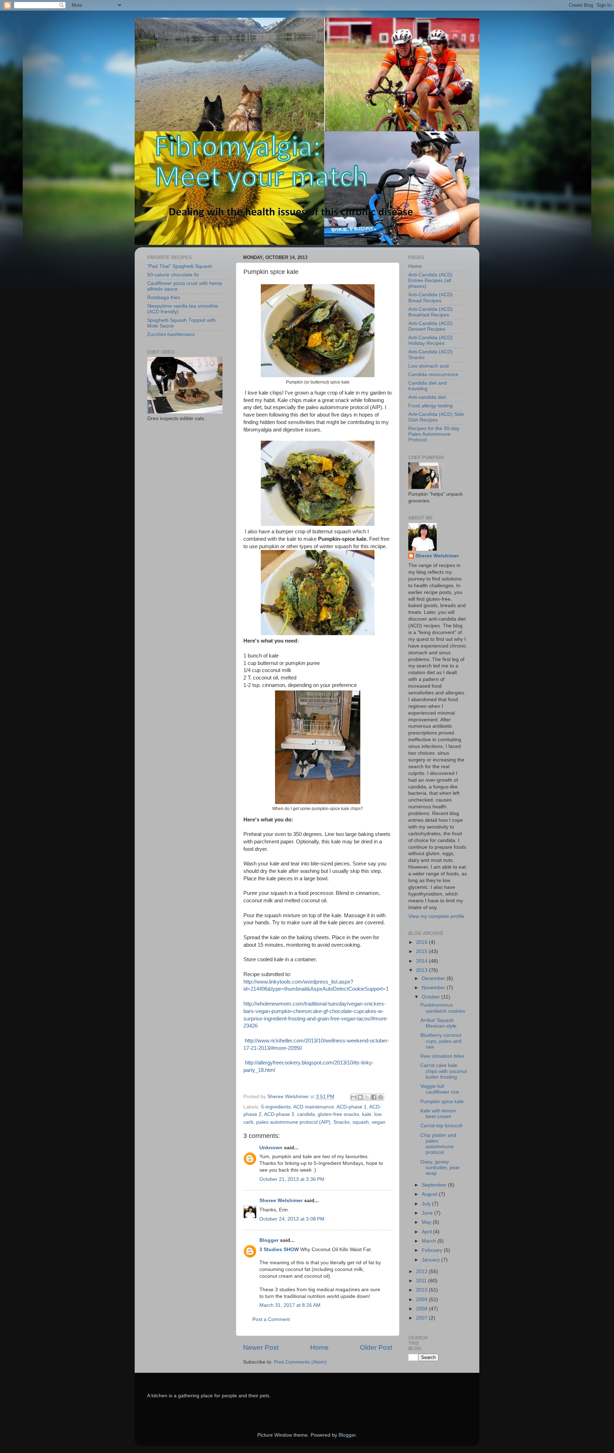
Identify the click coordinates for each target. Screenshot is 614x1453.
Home (319, 1347)
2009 (422, 1299)
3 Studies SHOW (279, 1249)
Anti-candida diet (427, 397)
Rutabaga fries (163, 297)
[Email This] (353, 1097)
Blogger (269, 1240)
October (431, 997)
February (433, 1250)
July (427, 1203)
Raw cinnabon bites (442, 1056)
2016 (422, 942)
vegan (379, 1122)
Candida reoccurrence (433, 374)
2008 (422, 1308)
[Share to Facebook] (373, 1097)
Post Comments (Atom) (300, 1362)
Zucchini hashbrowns (171, 334)
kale (366, 1114)
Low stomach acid (428, 366)
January (431, 1259)
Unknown (270, 1147)
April (427, 1231)
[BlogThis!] (360, 1097)
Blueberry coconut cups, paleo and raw (441, 1041)
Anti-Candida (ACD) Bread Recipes (430, 297)
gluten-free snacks (338, 1114)
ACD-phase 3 (279, 1114)
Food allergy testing (430, 405)
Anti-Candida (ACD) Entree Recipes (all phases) (430, 280)
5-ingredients (276, 1107)
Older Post (376, 1347)
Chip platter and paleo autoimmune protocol (438, 1144)
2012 (422, 1271)
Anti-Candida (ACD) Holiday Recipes (430, 340)
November (434, 987)
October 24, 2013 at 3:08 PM (291, 1219)
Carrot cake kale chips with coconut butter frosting (443, 1071)
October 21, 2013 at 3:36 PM (291, 1179)
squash (360, 1122)
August (430, 1194)
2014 (422, 961)
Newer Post (261, 1347)
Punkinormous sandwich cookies (442, 1007)
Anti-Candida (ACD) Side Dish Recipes (436, 417)
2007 (422, 1318)
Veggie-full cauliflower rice (439, 1089)
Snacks (341, 1122)
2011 (422, 1280)
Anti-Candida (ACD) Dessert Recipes (430, 326)
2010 (422, 1290)
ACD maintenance (313, 1107)
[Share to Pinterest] (380, 1097)
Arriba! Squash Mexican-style (438, 1023)
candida (306, 1114)
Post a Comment (271, 1319)
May (427, 1222)
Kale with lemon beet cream (438, 1113)
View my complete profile (436, 916)
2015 (422, 951)
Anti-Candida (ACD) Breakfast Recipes (430, 312)
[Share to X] (367, 1097)
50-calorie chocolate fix (173, 274)
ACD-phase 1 (351, 1107)
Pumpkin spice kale (442, 1101)
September (435, 1185)
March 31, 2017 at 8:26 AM (290, 1305)
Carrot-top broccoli (441, 1125)
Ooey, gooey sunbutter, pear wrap (440, 1167)
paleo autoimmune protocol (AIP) (293, 1122)
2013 (422, 970)
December (434, 978)
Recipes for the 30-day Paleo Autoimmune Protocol (433, 434)
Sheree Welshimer (281, 1200)
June (428, 1213)
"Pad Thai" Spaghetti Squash (179, 266)
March (429, 1241)
